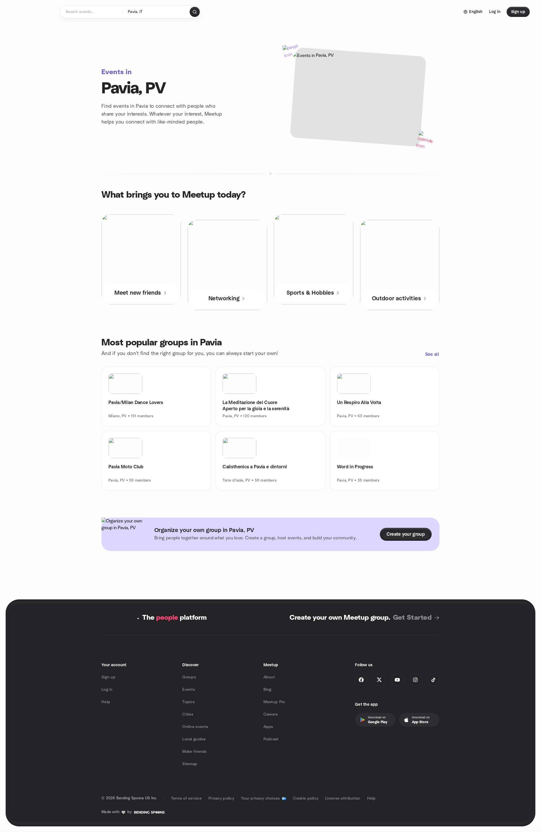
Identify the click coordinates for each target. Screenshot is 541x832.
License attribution (342, 798)
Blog (267, 690)
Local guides (194, 739)
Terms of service (186, 798)
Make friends (194, 752)
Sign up (108, 677)
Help (105, 702)
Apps (268, 727)
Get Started (412, 617)
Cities (187, 714)
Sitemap (189, 764)
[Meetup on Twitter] (379, 680)
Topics (188, 702)
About (269, 677)
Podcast (271, 739)
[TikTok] (433, 680)
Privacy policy (221, 798)
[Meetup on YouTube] (397, 680)
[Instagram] (415, 680)
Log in (107, 690)
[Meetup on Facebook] (361, 680)
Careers (270, 714)
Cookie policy (306, 798)
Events (188, 690)
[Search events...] (195, 12)
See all (432, 354)
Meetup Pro (274, 702)
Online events (195, 727)
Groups (189, 677)
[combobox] (156, 12)
